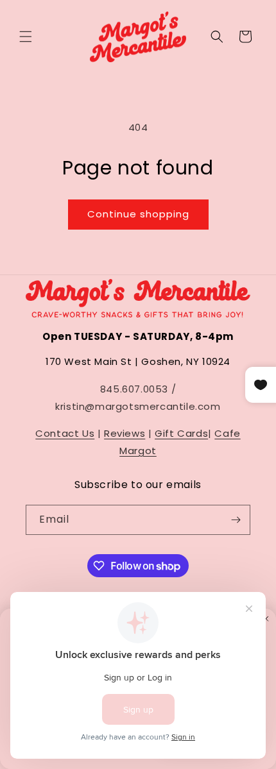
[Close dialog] (266, 618)
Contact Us (64, 433)
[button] (26, 36)
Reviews (124, 433)
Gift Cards (181, 433)
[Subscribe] (235, 520)
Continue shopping (138, 214)
